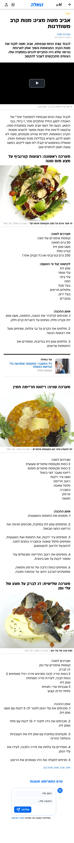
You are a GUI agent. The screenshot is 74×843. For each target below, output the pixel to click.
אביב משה (59, 768)
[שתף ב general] (6, 5)
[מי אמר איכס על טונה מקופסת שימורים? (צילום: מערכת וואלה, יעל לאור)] (37, 196)
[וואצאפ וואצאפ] (13, 4)
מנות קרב (48, 768)
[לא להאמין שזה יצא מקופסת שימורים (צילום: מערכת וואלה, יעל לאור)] (37, 422)
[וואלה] (37, 4)
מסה (68, 768)
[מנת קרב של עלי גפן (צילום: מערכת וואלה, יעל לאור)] (37, 623)
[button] (59, 4)
